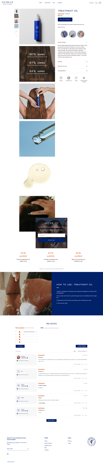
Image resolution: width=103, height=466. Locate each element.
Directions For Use (62, 66)
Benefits (60, 61)
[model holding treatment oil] (16, 21)
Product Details (62, 42)
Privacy (70, 441)
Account (91, 2)
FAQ (54, 2)
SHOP (40, 2)
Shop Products (48, 443)
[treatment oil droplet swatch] (16, 31)
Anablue (12, 461)
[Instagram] (51, 244)
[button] (64, 14)
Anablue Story (48, 445)
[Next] (16, 35)
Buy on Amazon (65, 19)
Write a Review (83, 347)
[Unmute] (37, 139)
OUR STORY (47, 2)
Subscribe (51, 240)
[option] (16, 11)
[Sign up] (28, 448)
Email (39, 232)
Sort (75, 351)
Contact (46, 450)
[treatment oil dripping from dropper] (16, 26)
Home (45, 441)
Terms (69, 443)
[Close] (65, 219)
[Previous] (16, 7)
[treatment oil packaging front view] (16, 11)
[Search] (96, 2)
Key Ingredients (62, 70)
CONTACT (60, 2)
